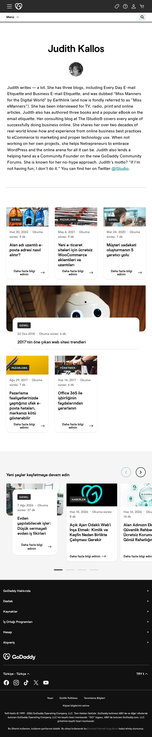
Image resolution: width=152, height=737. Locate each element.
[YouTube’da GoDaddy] (46, 684)
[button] (58, 569)
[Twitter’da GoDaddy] (36, 684)
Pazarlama (68, 219)
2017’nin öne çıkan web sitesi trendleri (51, 342)
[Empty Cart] (142, 6)
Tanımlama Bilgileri (94, 698)
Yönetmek (67, 367)
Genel (16, 219)
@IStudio (120, 168)
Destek (8, 601)
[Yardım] (125, 6)
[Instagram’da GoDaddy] (16, 684)
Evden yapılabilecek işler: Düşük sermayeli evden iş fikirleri (34, 525)
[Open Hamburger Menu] (8, 6)
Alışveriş (9, 642)
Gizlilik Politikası (68, 698)
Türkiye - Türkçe (14, 673)
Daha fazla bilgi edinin (32, 546)
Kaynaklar (10, 611)
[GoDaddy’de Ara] (142, 17)
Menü (10, 17)
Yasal (50, 698)
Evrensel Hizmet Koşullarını (102, 728)
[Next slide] (141, 472)
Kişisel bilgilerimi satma (76, 705)
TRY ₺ (140, 673)
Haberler (79, 499)
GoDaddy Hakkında (16, 590)
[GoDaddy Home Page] (19, 656)
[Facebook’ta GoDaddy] (6, 684)
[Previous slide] (126, 472)
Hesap (7, 632)
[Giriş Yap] (133, 6)
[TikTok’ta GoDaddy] (26, 684)
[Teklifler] (117, 6)
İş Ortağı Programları (17, 621)
